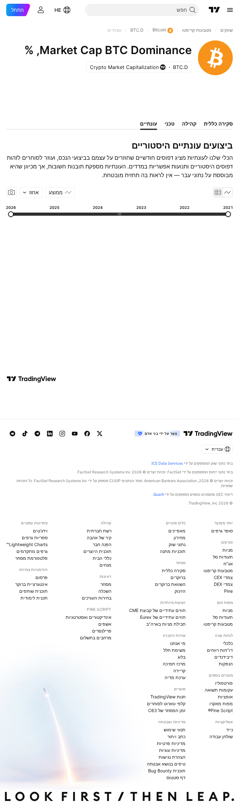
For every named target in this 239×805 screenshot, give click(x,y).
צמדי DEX (223, 584)
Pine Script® (220, 710)
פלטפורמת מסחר (31, 558)
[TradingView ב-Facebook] (87, 433)
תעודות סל (223, 556)
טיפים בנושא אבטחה (166, 763)
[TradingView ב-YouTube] (74, 433)
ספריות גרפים (35, 537)
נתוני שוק (177, 544)
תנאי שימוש (174, 729)
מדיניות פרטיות (171, 743)
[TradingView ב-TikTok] (25, 433)
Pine (228, 591)
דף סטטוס (175, 777)
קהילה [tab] (189, 124)
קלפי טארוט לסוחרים (166, 703)
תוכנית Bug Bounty (166, 770)
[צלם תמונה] (11, 192)
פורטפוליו (224, 683)
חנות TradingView (167, 696)
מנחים (105, 565)
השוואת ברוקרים (170, 584)
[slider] (228, 214)
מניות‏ (228, 550)
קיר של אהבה (99, 537)
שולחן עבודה (221, 736)
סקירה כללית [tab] (218, 124)
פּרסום (41, 577)
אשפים (104, 624)
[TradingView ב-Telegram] (37, 433)
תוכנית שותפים (33, 591)
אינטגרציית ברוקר (31, 584)
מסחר (106, 584)
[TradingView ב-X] (99, 433)
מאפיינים (176, 530)
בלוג (181, 657)
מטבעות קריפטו (218, 570)
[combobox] (31, 192)
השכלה (104, 591)
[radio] (227, 192)
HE (57, 10)
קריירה (179, 670)
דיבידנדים (223, 657)
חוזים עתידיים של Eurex (162, 617)
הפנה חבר (102, 544)
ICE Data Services (167, 463)
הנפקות (226, 663)
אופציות (225, 696)
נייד (229, 729)
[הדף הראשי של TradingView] (214, 10)
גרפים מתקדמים (32, 551)
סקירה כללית (173, 570)
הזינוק (180, 591)
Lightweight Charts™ (27, 544)
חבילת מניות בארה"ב (165, 624)
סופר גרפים (222, 530)
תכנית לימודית (34, 597)
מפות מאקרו (221, 703)
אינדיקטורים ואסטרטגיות (88, 617)
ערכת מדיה (175, 677)
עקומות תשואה (219, 689)
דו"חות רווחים (220, 650)
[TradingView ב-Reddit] (12, 433)
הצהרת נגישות (172, 757)
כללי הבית (102, 558)
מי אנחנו (177, 643)
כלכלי (228, 643)
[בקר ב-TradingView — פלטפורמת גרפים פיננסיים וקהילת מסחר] (31, 379)
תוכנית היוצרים (97, 551)
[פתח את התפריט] (230, 10)
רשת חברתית (99, 530)
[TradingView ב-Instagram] (62, 433)
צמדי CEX (223, 577)
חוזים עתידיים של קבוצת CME (157, 610)
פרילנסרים (101, 630)
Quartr (158, 494)
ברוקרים (178, 577)
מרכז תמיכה (174, 663)
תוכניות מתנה (172, 551)
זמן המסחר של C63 (166, 710)
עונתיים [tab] (148, 124)
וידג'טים (40, 530)
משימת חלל (174, 650)
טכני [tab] (170, 124)
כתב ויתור (176, 736)
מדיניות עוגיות (172, 750)
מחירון (179, 537)
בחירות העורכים (96, 597)
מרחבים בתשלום (95, 637)
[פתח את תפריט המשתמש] (41, 10)
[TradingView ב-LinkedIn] (49, 433)
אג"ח (228, 563)
